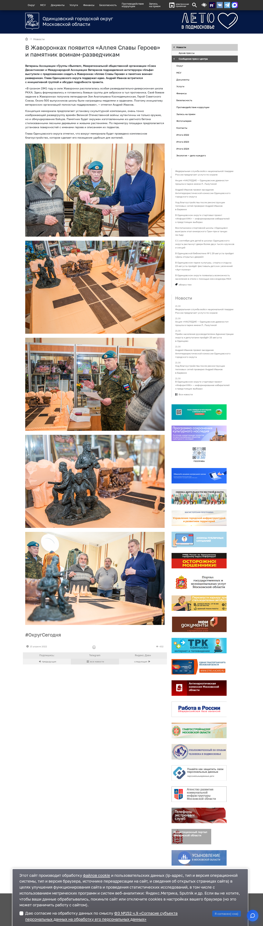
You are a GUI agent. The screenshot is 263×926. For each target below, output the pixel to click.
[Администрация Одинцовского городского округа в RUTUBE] (212, 5)
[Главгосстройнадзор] (199, 730)
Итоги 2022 (182, 134)
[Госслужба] (199, 454)
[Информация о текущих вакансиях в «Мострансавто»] (199, 603)
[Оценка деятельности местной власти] (199, 497)
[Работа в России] (199, 709)
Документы (57, 5)
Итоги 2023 (182, 141)
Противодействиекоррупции (133, 5)
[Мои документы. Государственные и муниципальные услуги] (199, 624)
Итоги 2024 (182, 148)
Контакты (181, 127)
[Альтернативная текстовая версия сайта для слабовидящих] (204, 5)
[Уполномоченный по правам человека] (199, 751)
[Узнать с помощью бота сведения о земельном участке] (199, 412)
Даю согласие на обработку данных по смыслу (101, 916)
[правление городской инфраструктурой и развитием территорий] (199, 518)
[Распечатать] (95, 647)
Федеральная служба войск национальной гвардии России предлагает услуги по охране (204, 173)
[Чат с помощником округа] (252, 915)
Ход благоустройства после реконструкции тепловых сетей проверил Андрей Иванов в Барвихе (200, 206)
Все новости (186, 394)
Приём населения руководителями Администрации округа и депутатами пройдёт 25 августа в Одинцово (204, 338)
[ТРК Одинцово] (199, 645)
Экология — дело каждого (191, 155)
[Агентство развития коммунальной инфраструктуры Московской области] (199, 794)
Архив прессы (187, 53)
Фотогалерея (183, 121)
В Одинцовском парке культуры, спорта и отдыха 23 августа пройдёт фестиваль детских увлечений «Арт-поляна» (204, 266)
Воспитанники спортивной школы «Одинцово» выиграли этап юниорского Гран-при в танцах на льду (201, 231)
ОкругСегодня (44, 634)
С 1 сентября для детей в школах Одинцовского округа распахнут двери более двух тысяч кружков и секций (204, 244)
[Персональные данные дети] (199, 773)
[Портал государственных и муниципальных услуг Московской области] (199, 582)
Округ (31, 5)
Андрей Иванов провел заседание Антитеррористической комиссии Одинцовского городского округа (202, 193)
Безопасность (108, 5)
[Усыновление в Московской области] (199, 858)
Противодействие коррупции (192, 107)
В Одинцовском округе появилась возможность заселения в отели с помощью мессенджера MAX (203, 277)
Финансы (88, 5)
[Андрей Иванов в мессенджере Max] (235, 5)
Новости (39, 39)
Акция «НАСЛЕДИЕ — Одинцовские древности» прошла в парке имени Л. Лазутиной (202, 182)
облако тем (185, 284)
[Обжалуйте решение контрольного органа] (199, 475)
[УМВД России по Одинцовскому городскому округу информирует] (199, 560)
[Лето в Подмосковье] (195, 21)
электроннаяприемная (182, 5)
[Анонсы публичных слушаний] (199, 539)
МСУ (43, 5)
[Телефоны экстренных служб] (199, 815)
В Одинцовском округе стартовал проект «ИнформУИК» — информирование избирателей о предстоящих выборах (202, 218)
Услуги (74, 5)
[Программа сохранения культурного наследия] (199, 433)
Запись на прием (154, 5)
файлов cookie (96, 875)
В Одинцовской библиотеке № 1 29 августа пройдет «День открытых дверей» (204, 255)
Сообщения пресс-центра (193, 59)
